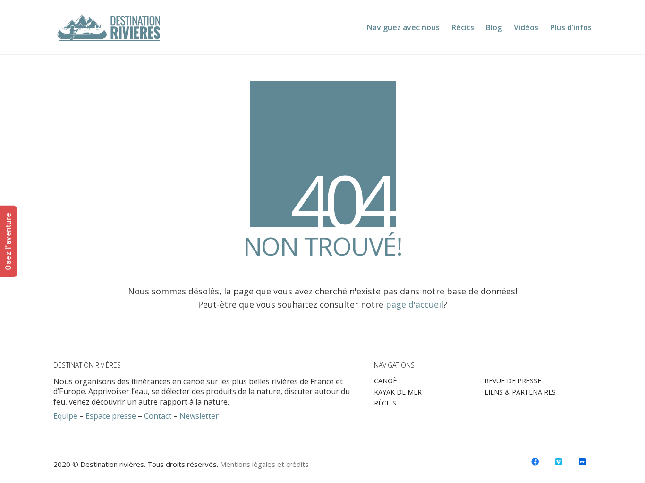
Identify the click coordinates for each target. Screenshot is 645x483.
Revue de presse (512, 381)
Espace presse (110, 416)
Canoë (385, 381)
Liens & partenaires (520, 392)
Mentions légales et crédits (264, 464)
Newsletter (199, 416)
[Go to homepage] (109, 27)
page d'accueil (414, 304)
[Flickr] (582, 461)
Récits (385, 403)
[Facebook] (535, 461)
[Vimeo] (558, 461)
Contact (157, 416)
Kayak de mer (398, 392)
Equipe (65, 416)
